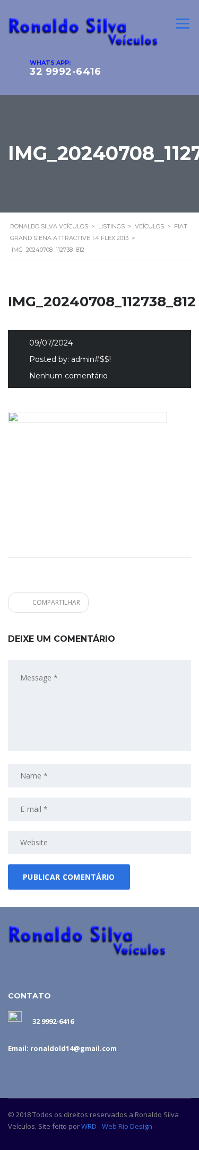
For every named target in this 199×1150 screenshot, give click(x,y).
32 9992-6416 (65, 71)
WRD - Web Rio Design (116, 1126)
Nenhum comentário (68, 376)
